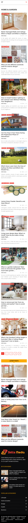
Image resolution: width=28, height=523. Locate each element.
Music (18, 518)
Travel (6, 385)
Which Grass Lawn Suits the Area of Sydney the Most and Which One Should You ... (13, 168)
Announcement (9, 519)
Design (3, 319)
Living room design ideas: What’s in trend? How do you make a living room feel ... (13, 235)
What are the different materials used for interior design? (12, 65)
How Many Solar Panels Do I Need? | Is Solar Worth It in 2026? (13, 420)
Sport (7, 518)
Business (4, 114)
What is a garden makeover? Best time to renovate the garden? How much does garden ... (13, 268)
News (2, 519)
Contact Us (3, 521)
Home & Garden (5, 13)
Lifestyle (12, 79)
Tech (3, 385)
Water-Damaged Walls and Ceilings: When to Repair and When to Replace (14, 32)
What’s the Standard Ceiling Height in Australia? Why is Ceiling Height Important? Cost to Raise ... (14, 339)
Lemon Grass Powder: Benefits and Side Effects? (13, 202)
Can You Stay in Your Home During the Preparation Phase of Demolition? (13, 134)
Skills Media (3, 35)
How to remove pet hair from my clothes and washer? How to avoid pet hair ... (13, 304)
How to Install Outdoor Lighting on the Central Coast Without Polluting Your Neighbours (13, 99)
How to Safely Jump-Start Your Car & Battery (13, 400)
